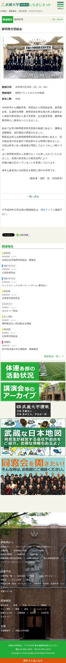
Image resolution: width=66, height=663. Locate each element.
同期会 (3, 580)
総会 (26, 609)
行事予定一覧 (6, 576)
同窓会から (5, 547)
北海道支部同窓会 (11, 298)
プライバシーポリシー (10, 562)
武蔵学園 (34, 554)
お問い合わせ (32, 558)
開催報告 (12, 11)
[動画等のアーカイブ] (33, 399)
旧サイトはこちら (33, 660)
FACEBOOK (30, 562)
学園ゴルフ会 (6, 591)
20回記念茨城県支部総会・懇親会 (19, 260)
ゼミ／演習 (8, 316)
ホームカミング (40, 609)
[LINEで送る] (22, 234)
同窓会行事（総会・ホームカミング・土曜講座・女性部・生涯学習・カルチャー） (32, 585)
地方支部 (23, 11)
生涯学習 (45, 613)
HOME (3, 11)
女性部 (33, 613)
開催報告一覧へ (52, 356)
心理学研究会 (8, 272)
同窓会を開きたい (44, 547)
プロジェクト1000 (23, 547)
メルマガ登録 (38, 550)
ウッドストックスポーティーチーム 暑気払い (24, 285)
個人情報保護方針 (51, 558)
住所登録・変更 (20, 550)
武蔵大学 (21, 554)
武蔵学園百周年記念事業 (11, 558)
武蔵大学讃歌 (6, 554)
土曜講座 (7, 342)
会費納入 (4, 550)
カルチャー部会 (10, 311)
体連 (32, 576)
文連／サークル (9, 266)
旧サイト (45, 209)
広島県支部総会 (10, 336)
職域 (28, 580)
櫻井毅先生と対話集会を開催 (16, 323)
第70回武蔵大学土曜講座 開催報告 (20, 349)
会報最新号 (5, 630)
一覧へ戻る (56, 19)
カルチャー (8, 304)
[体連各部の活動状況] (33, 378)
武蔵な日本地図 (22, 630)
